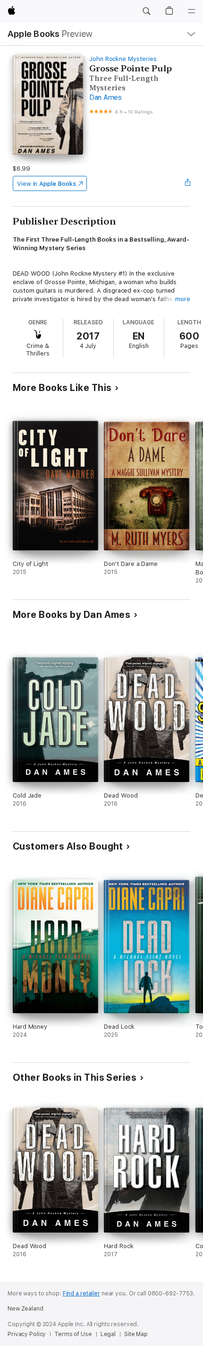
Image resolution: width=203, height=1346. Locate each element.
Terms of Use (73, 1334)
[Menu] (191, 11)
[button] (146, 11)
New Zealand (25, 1308)
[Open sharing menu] (187, 183)
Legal (108, 1334)
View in (46, 183)
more (182, 299)
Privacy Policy (27, 1334)
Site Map (136, 1334)
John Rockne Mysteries (123, 58)
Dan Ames (105, 97)
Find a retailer (81, 1293)
